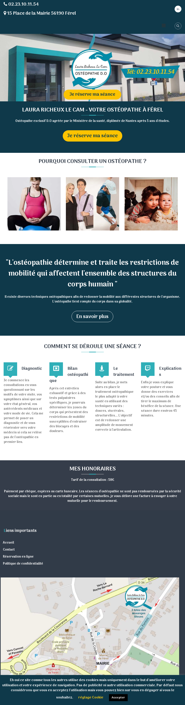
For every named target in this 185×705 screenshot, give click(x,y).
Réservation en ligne (18, 556)
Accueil (8, 542)
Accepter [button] (118, 697)
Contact (9, 549)
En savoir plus (92, 317)
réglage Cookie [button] (90, 697)
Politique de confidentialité (23, 563)
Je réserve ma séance (92, 94)
